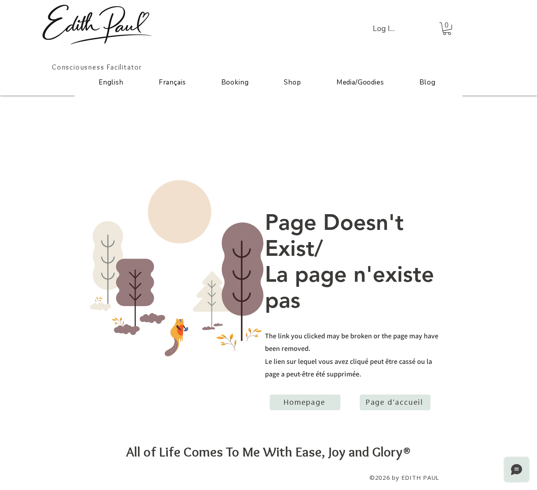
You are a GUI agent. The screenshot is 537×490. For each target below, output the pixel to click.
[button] (447, 28)
